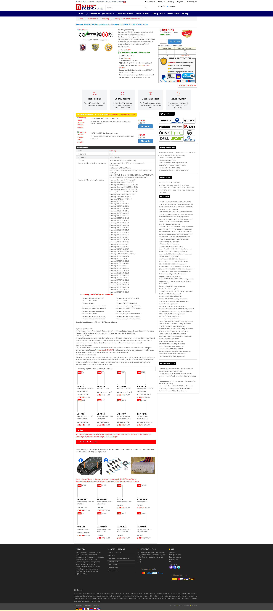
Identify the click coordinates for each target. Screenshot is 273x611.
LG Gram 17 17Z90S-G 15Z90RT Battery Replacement (175, 202)
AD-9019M (101, 386)
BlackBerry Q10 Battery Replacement (170, 294)
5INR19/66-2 (193, 152)
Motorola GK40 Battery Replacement (170, 157)
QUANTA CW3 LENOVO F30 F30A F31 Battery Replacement (176, 269)
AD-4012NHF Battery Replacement (121, 115)
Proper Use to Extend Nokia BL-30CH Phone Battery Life (176, 386)
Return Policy (192, 2)
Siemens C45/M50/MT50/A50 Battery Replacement (174, 236)
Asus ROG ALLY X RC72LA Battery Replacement (173, 251)
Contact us (185, 56)
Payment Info (113, 561)
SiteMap (172, 552)
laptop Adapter (93, 19)
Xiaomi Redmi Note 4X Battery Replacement (172, 353)
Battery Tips (173, 559)
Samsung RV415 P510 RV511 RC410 (126, 303)
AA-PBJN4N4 (142, 527)
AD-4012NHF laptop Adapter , (106, 434)
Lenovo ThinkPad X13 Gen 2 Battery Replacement (174, 221)
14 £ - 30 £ (169, 182)
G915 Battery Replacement (167, 160)
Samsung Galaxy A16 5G (90, 301)
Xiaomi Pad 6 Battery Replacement (169, 241)
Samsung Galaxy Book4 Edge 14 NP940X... (129, 306)
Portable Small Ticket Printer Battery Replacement (174, 216)
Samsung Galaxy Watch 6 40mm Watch (128, 298)
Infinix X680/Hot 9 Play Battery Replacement (172, 356)
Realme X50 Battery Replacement (169, 339)
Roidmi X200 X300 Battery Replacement (171, 341)
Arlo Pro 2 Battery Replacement (168, 304)
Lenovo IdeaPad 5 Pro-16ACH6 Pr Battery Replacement (175, 254)
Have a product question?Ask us (171, 46)
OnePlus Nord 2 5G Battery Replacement (172, 155)
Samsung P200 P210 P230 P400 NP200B (94, 319)
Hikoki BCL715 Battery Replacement (169, 276)
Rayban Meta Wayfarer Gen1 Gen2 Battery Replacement (175, 206)
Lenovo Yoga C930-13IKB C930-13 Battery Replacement (175, 249)
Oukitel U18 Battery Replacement (169, 256)
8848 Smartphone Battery (166, 170)
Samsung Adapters (101, 479)
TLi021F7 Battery (180, 165)
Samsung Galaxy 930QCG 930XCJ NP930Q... (129, 308)
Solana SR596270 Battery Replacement (170, 296)
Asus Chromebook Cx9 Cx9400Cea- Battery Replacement (176, 328)
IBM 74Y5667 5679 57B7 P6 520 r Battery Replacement (175, 231)
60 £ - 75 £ (170, 185)
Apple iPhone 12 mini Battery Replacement (171, 346)
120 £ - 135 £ (172, 187)
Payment (180, 2)
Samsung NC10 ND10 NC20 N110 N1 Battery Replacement (176, 309)
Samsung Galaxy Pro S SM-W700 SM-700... (129, 316)
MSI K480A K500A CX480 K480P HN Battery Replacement (176, 226)
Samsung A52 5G (122, 301)
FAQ (195, 605)
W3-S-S (120, 499)
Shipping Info (113, 564)
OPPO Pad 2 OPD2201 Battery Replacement (172, 314)
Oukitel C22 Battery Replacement (169, 284)
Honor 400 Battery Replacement (168, 209)
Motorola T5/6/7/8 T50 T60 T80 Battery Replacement (175, 229)
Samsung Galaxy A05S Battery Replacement (172, 286)
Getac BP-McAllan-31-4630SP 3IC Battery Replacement (175, 323)
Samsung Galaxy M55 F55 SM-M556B (93, 311)
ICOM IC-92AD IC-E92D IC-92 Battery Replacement (173, 301)
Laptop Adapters (94, 14)
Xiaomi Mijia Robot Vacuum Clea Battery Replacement (175, 336)
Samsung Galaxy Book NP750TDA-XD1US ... (129, 313)
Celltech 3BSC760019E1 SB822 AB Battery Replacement (175, 311)
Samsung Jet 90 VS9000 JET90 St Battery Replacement (175, 234)
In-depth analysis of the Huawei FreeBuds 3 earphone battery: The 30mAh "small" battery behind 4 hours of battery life (177, 376)
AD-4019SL (101, 414)
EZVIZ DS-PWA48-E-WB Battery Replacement (172, 326)
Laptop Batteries (159, 14)
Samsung (105, 19)
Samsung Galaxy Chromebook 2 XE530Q (94, 316)
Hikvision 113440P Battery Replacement (171, 349)
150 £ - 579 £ (163, 192)
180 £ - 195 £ (172, 190)
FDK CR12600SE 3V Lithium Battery (169, 167)
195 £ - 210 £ (181, 190)
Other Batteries (174, 14)
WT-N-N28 (81, 527)
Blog (186, 14)
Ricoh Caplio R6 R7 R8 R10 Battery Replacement (173, 261)
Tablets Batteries (143, 14)
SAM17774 (128, 50)
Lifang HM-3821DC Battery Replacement (171, 246)
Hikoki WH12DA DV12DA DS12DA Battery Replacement (175, 281)
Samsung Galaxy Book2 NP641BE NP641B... (95, 306)
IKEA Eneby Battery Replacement (169, 319)
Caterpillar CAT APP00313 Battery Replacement (173, 299)
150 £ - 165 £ (190, 187)
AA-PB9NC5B (102, 527)
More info (145, 126)
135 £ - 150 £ (181, 187)
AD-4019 (80, 386)
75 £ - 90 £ (177, 185)
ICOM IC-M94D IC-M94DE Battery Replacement (172, 264)
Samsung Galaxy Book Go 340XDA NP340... (129, 319)
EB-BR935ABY (102, 499)
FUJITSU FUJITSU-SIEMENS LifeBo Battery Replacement (176, 204)
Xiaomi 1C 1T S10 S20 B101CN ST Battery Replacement (175, 219)
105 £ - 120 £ (163, 187)
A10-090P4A (121, 386)
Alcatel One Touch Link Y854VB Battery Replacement (174, 266)
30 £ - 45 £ (177, 182)
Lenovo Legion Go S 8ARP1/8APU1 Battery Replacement (176, 321)
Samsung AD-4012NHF (105, 350)
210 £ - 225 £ (190, 190)
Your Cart (163, 6)
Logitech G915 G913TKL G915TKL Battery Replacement (176, 291)
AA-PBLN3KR (121, 527)
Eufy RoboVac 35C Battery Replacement (171, 289)
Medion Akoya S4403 (182, 170)
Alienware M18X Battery (166, 152)
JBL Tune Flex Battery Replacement (169, 316)
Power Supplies (108, 14)
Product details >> (187, 85)
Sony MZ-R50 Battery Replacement (169, 224)
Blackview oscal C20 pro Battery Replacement (172, 274)
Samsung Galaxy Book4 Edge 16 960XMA (94, 308)
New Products (113, 571)
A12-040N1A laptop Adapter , (86, 434)
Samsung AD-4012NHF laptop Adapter (127, 19)
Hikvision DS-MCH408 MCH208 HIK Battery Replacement (176, 214)
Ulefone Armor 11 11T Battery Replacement (172, 344)
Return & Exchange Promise (118, 558)
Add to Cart (174, 41)
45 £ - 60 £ (162, 185)
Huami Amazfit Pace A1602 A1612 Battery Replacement (175, 211)
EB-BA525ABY (142, 499)
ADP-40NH (81, 414)
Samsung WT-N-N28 (88, 303)
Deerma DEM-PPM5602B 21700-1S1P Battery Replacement (176, 279)
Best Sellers (113, 568)
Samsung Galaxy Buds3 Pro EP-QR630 (93, 298)
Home (82, 14)
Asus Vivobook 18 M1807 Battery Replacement (173, 259)
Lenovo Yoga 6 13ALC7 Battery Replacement (172, 334)
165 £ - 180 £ (163, 190)
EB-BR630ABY (82, 499)
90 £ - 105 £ (185, 185)
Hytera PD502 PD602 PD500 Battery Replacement (173, 239)
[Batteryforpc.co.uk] (89, 7)
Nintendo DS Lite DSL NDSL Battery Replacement (173, 331)
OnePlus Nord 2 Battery (166, 165)
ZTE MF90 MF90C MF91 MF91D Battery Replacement (175, 271)
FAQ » (140, 562)
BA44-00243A (142, 414)
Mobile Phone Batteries (125, 14)
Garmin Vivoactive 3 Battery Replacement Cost (173, 162)
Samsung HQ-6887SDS (123, 311)
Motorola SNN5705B (181, 152)
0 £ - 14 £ (161, 182)
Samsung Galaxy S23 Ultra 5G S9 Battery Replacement (175, 351)
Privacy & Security (115, 552)
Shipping (171, 2)
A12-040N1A (142, 65)
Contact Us (151, 2)
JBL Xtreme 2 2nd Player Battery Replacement (172, 306)
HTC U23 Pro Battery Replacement (169, 244)
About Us (161, 2)
